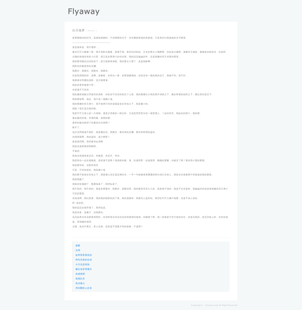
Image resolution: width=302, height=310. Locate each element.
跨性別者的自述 (84, 259)
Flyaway (209, 305)
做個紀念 (80, 278)
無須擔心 (80, 283)
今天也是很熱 (83, 264)
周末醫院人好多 (84, 288)
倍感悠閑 (80, 274)
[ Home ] (91, 31)
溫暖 (78, 245)
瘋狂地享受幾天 (84, 269)
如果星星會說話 (84, 255)
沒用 (78, 250)
